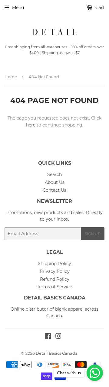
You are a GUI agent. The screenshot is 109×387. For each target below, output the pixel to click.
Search (54, 174)
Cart (99, 7)
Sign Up (93, 234)
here (30, 125)
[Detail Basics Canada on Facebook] (48, 337)
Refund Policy (54, 279)
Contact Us (54, 190)
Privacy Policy (55, 271)
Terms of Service (54, 286)
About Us (54, 182)
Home (11, 76)
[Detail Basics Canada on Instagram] (58, 337)
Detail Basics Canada (57, 353)
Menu (18, 7)
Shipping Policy (54, 263)
